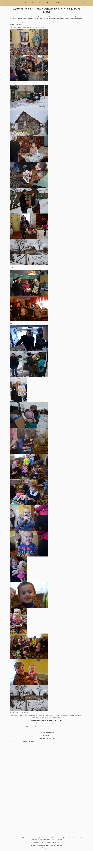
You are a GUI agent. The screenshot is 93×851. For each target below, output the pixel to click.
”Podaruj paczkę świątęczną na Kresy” (28, 22)
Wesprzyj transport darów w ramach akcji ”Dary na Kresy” (46, 720)
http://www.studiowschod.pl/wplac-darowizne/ (53, 723)
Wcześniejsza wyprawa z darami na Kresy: (19, 712)
